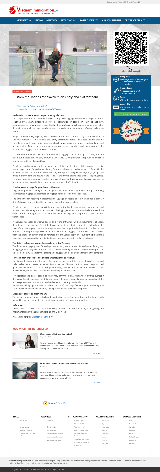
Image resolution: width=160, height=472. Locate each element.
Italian (104, 437)
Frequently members (81, 442)
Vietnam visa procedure (55, 440)
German (105, 443)
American (105, 427)
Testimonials (51, 430)
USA (130, 420)
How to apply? (79, 420)
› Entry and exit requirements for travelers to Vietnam (38, 109)
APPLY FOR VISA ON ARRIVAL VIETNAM (131, 114)
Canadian (105, 433)
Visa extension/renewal (55, 433)
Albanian (105, 430)
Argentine (105, 424)
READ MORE (96, 353)
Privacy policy (24, 427)
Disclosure (23, 420)
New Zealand (133, 424)
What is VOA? (79, 424)
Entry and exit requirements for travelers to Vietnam (64, 363)
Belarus (132, 433)
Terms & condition (26, 430)
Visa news (50, 424)
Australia (132, 430)
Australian (105, 420)
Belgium (132, 443)
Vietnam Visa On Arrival (22, 91)
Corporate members (81, 439)
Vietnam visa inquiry (42, 316)
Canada (132, 427)
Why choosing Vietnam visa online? (56, 334)
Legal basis (23, 424)
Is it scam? (78, 445)
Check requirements (81, 430)
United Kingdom (134, 437)
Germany (132, 440)
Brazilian (105, 440)
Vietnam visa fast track (55, 437)
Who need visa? (79, 427)
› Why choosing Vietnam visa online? (31, 106)
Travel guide (51, 427)
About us (50, 420)
